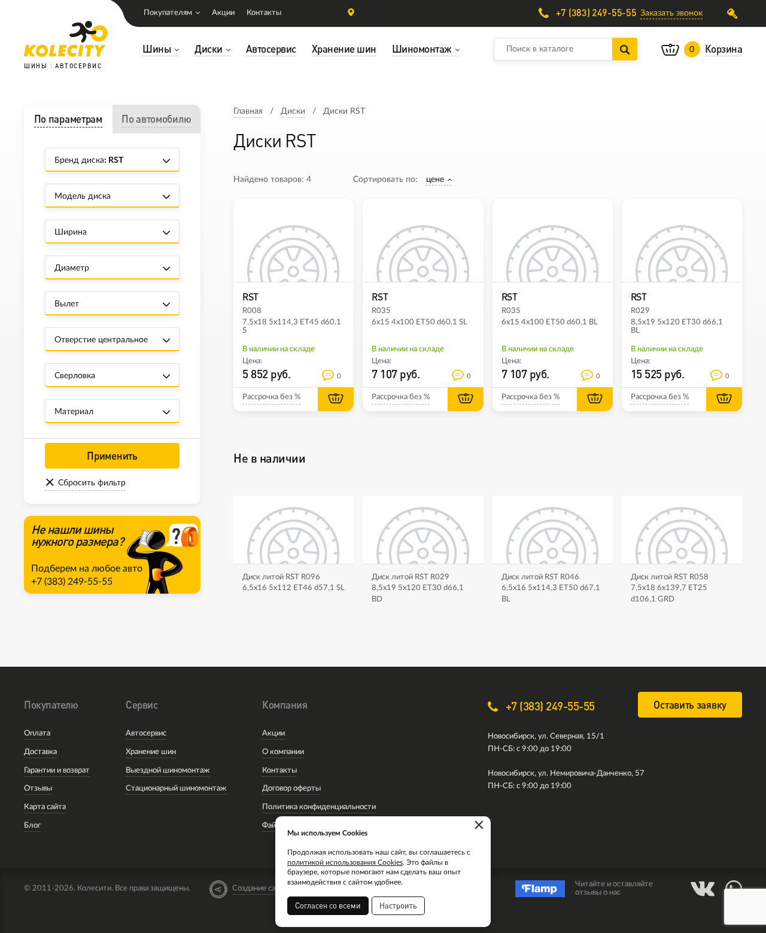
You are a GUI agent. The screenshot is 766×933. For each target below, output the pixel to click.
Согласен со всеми (328, 905)
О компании (283, 752)
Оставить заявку (690, 704)
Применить (112, 455)
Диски (293, 111)
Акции (223, 13)
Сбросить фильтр (92, 483)
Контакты (264, 13)
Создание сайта (259, 888)
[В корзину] (336, 399)
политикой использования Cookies (345, 862)
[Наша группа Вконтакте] (703, 888)
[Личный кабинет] (734, 13)
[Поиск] (624, 49)
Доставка (40, 752)
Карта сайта (45, 807)
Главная (248, 111)
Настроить (398, 905)
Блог (32, 825)
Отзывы (38, 788)
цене (435, 179)
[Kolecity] (66, 39)
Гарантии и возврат (57, 770)
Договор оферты (291, 788)
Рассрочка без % (271, 397)
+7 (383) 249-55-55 (595, 13)
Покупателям (168, 13)
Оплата (37, 733)
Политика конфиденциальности (319, 807)
